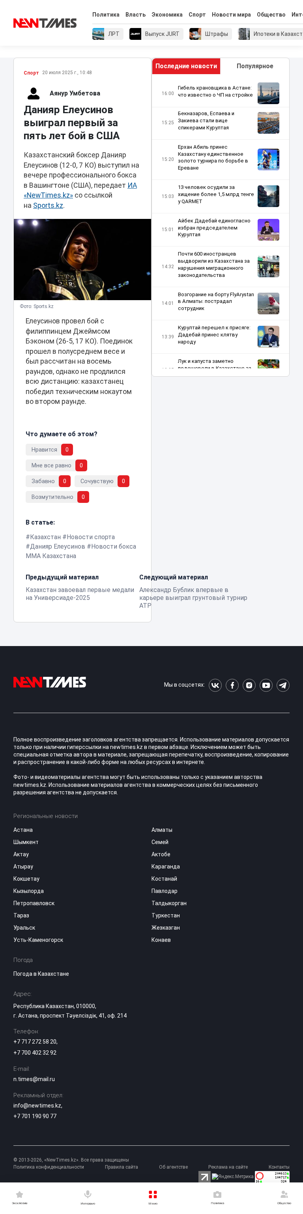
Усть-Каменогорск (38, 940)
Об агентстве (173, 1167)
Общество (271, 14)
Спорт (197, 14)
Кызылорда (28, 891)
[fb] (232, 685)
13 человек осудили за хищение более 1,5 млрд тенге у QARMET (216, 194)
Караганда (166, 866)
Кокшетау (26, 879)
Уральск (24, 928)
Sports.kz (48, 205)
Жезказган (166, 928)
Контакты (279, 1167)
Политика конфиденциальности (48, 1167)
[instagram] (249, 685)
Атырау (23, 866)
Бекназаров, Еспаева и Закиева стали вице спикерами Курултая (206, 120)
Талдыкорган (169, 903)
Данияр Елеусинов (57, 546)
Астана (23, 830)
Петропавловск (33, 903)
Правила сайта (121, 1167)
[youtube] (266, 685)
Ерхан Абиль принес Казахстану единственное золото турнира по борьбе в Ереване (213, 157)
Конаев (161, 940)
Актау (21, 854)
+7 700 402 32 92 (34, 1053)
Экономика (167, 14)
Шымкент (26, 842)
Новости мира (231, 14)
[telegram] (283, 685)
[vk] (215, 685)
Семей (160, 842)
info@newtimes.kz (37, 1105)
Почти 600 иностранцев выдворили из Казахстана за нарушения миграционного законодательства (214, 264)
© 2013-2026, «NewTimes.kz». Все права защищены (71, 1160)
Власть (135, 14)
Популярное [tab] (255, 66)
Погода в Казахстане (41, 974)
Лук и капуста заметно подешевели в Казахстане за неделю (214, 368)
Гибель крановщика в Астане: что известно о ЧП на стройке (215, 91)
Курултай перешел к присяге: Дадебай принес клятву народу (214, 335)
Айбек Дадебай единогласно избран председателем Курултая (214, 228)
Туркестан (166, 915)
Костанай (164, 879)
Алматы (162, 830)
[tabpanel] (220, 225)
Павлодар (165, 891)
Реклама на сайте (228, 1167)
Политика (106, 14)
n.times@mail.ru (34, 1079)
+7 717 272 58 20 (34, 1041)
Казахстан (45, 537)
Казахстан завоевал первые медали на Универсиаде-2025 (80, 593)
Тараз (21, 915)
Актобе (161, 854)
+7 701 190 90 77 (34, 1116)
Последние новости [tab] (186, 66)
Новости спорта (91, 537)
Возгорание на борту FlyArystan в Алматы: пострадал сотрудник (216, 301)
